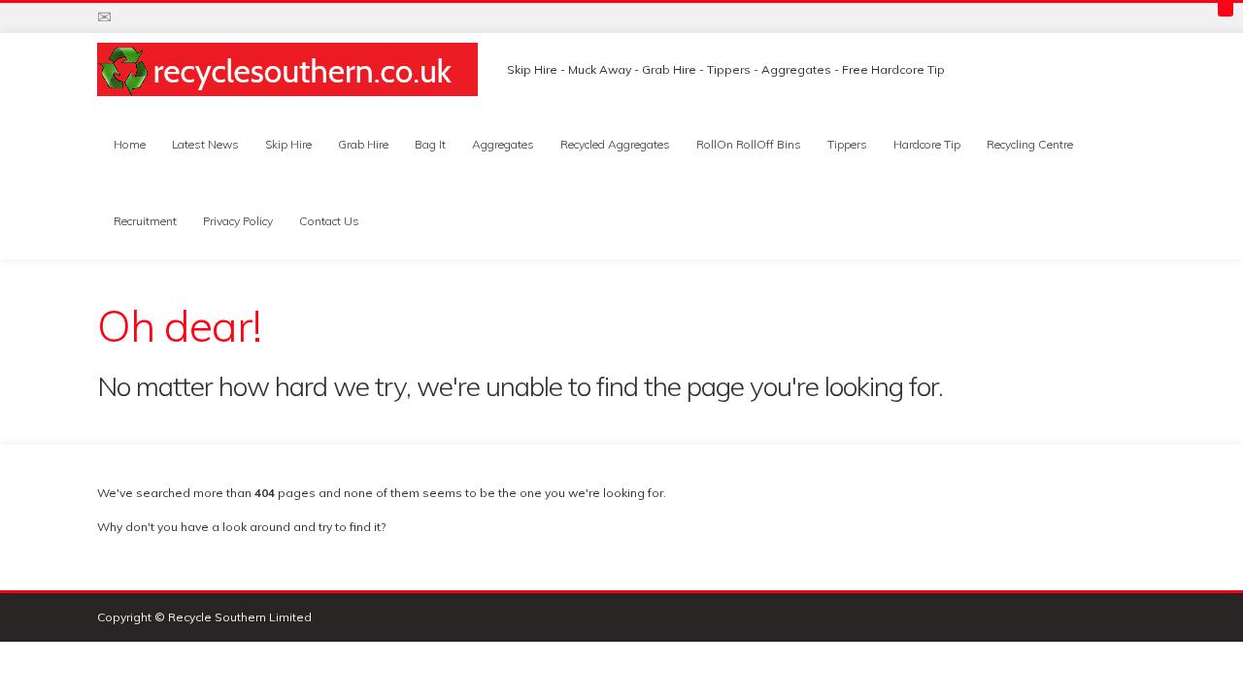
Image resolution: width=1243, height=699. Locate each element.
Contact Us (329, 221)
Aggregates (503, 144)
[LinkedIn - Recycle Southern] (225, 17)
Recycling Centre (1030, 144)
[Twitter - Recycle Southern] (135, 17)
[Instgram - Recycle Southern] (195, 17)
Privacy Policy (238, 221)
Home (130, 144)
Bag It (430, 144)
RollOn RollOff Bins (748, 144)
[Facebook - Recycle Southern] (165, 17)
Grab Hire (363, 144)
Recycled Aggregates (615, 144)
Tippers (847, 144)
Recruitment (145, 221)
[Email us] (104, 17)
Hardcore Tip (926, 144)
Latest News (205, 144)
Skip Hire (288, 144)
